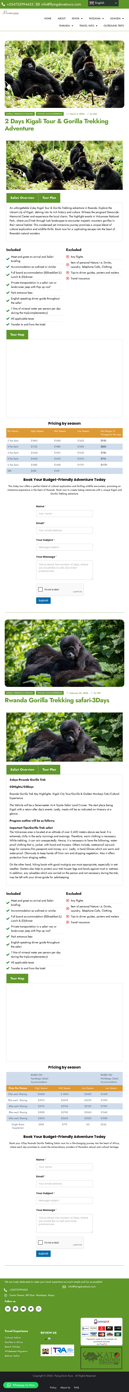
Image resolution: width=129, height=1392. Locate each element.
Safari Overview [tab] (22, 198)
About (62, 18)
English (99, 3)
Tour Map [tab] (17, 334)
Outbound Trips (114, 25)
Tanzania (95, 18)
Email (40, 523)
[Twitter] (31, 1309)
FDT (95, 114)
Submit (43, 600)
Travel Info (86, 25)
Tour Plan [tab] (49, 198)
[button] (20, 1385)
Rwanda (64, 25)
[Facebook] (15, 1309)
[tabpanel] (64, 222)
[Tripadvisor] (8, 1309)
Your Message (46, 556)
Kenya (75, 18)
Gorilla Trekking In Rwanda (19, 114)
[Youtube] (23, 1309)
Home (47, 18)
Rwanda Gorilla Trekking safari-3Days (57, 700)
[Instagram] (39, 1309)
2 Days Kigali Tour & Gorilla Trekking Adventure (56, 125)
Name (41, 506)
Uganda (115, 18)
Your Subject (45, 539)
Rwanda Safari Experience (49, 114)
